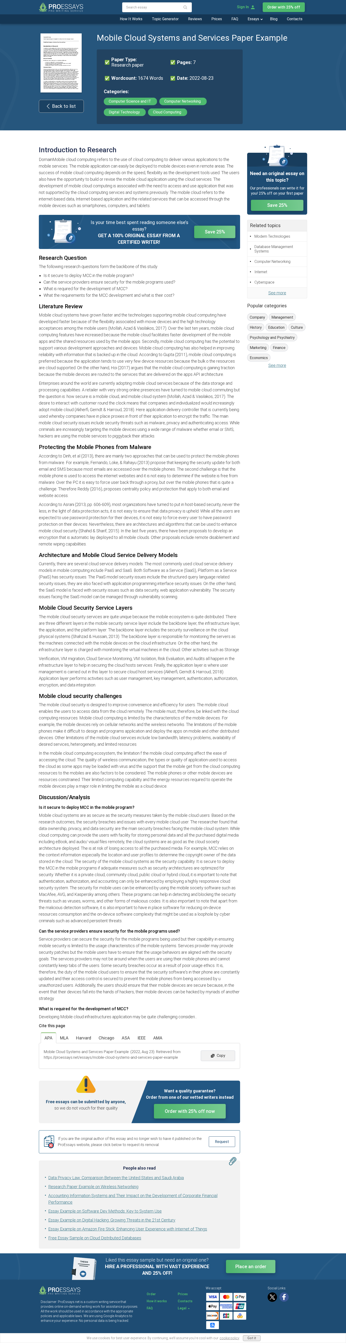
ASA (126, 1037)
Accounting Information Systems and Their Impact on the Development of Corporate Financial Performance (132, 1199)
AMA (157, 1037)
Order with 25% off (283, 7)
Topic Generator (165, 19)
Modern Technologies (272, 236)
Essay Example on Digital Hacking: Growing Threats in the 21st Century (111, 1220)
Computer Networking (183, 101)
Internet (260, 272)
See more (277, 292)
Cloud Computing (167, 112)
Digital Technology (125, 112)
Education (276, 327)
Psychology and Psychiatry (272, 337)
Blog (274, 19)
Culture (297, 327)
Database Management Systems (273, 249)
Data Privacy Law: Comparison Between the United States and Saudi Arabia (116, 1177)
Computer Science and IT (130, 101)
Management (282, 317)
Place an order (250, 1266)
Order (151, 1294)
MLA (64, 1037)
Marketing (258, 347)
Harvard (83, 1037)
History (256, 327)
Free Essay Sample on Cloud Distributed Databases (94, 1237)
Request (222, 1141)
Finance (279, 347)
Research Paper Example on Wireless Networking (93, 1186)
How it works (157, 1301)
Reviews (195, 19)
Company (257, 317)
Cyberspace (264, 282)
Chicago (106, 1037)
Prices (216, 19)
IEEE (141, 1037)
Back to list (64, 106)
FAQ (234, 19)
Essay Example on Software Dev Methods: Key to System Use (105, 1211)
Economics (259, 358)
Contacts (294, 19)
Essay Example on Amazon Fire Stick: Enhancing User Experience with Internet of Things (127, 1229)
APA (48, 1037)
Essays (254, 19)
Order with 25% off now (190, 1111)
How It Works (131, 19)
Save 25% (215, 232)
